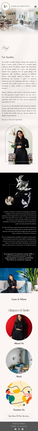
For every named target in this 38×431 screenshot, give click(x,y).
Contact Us (19, 410)
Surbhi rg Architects (19, 423)
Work (19, 377)
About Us (19, 343)
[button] (35, 6)
